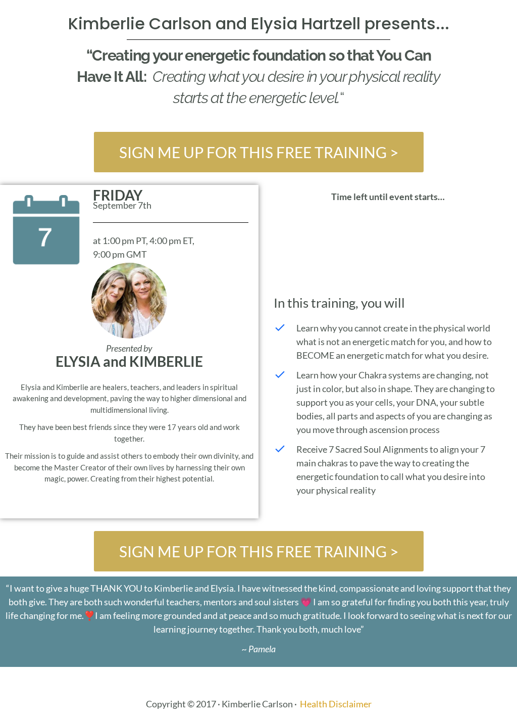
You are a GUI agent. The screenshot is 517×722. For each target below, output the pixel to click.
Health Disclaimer (336, 703)
